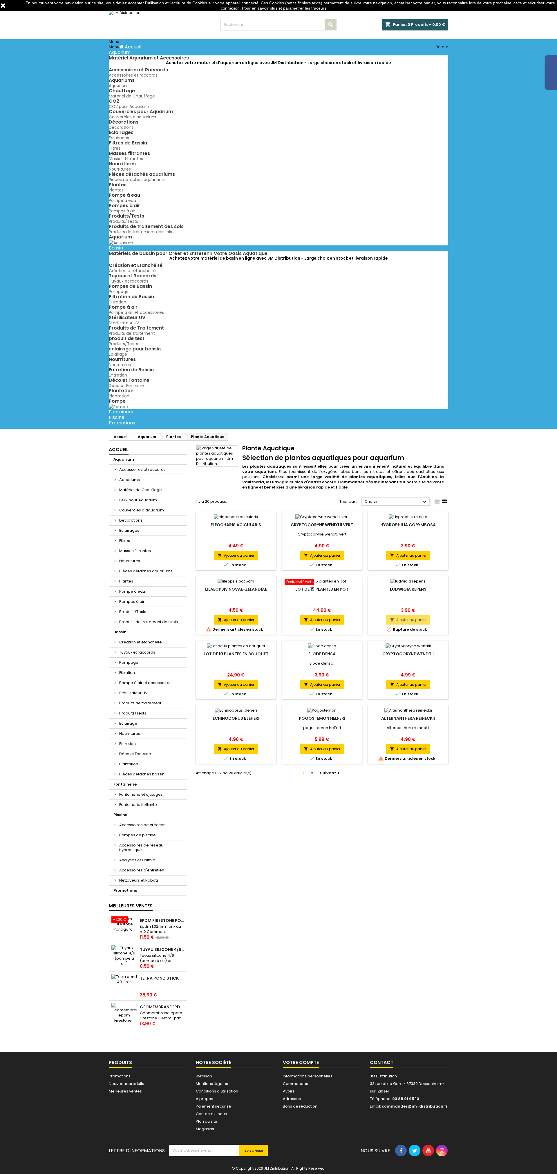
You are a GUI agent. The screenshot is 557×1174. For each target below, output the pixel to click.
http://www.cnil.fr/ (344, 8)
